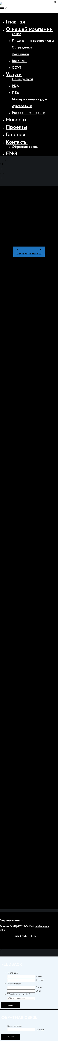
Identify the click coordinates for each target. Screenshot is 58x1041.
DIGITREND (29, 936)
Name (39, 976)
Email (38, 991)
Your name (12, 973)
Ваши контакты (14, 1026)
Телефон (40, 1029)
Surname (40, 980)
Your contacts (14, 983)
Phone (39, 987)
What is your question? (18, 994)
